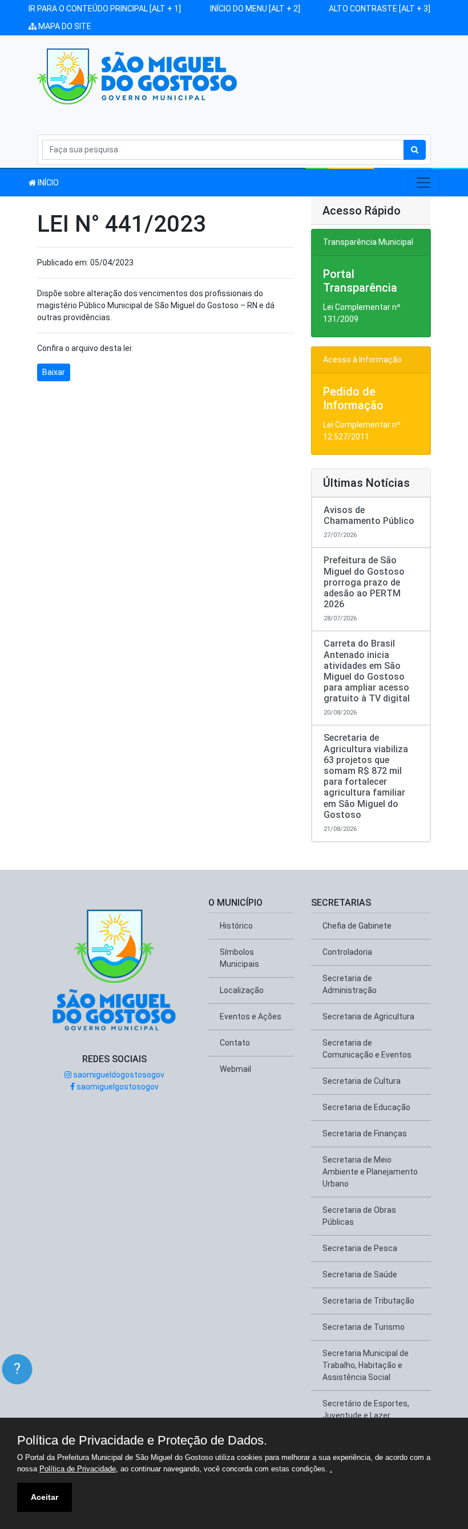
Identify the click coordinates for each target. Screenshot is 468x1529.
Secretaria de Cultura (361, 1081)
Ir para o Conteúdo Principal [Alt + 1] (105, 8)
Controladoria (347, 952)
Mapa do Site (64, 26)
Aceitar (44, 1497)
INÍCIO (47, 182)
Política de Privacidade (77, 1469)
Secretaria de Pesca (359, 1248)
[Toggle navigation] (423, 182)
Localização (242, 990)
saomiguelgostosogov (117, 1086)
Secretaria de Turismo (363, 1327)
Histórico (236, 925)
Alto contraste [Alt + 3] (379, 8)
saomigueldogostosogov (117, 1074)
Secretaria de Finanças (364, 1133)
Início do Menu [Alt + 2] (255, 8)
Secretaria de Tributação (368, 1300)
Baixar (53, 372)
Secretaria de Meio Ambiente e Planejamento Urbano (370, 1171)
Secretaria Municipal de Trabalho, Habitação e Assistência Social (365, 1365)
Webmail (235, 1069)
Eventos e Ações (250, 1016)
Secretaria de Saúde (359, 1274)
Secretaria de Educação (366, 1107)
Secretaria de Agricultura (368, 1016)
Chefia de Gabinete (357, 925)
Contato (235, 1042)
